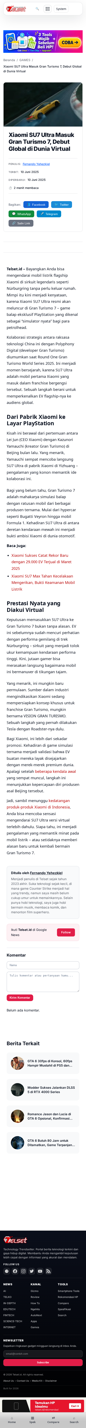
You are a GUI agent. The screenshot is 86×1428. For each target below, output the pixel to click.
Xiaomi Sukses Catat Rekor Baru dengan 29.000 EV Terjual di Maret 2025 (41, 562)
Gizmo (34, 1291)
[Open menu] (47, 9)
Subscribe (43, 1362)
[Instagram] (23, 1271)
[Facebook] (15, 1271)
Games (35, 1327)
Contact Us (23, 1380)
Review (35, 1297)
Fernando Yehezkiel (36, 164)
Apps (34, 1321)
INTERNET (9, 1327)
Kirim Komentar (20, 997)
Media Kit (37, 1380)
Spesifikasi (64, 1309)
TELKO (7, 1297)
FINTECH (8, 1315)
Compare (63, 1303)
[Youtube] (40, 1271)
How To (35, 1303)
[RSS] (48, 1271)
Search (62, 1315)
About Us (8, 1380)
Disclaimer (51, 1380)
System (61, 9)
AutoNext (36, 1315)
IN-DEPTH (9, 1303)
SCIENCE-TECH (12, 1321)
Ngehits (35, 1309)
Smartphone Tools (68, 1291)
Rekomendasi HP (68, 1297)
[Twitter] (31, 1271)
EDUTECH (9, 1309)
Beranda (9, 60)
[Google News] (6, 1271)
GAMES (24, 60)
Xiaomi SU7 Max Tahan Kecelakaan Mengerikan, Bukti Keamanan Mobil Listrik (43, 583)
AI (4, 1291)
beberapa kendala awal (55, 771)
